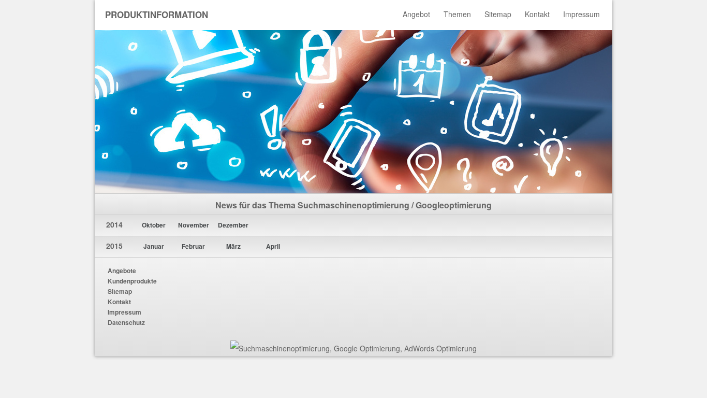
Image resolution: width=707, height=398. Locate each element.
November (193, 225)
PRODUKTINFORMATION (156, 14)
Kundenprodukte (132, 281)
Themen (457, 14)
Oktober (154, 225)
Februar (193, 246)
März (233, 246)
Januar (153, 246)
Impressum (581, 14)
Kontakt (537, 14)
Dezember (233, 225)
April (273, 246)
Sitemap (497, 14)
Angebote (122, 270)
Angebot (416, 14)
